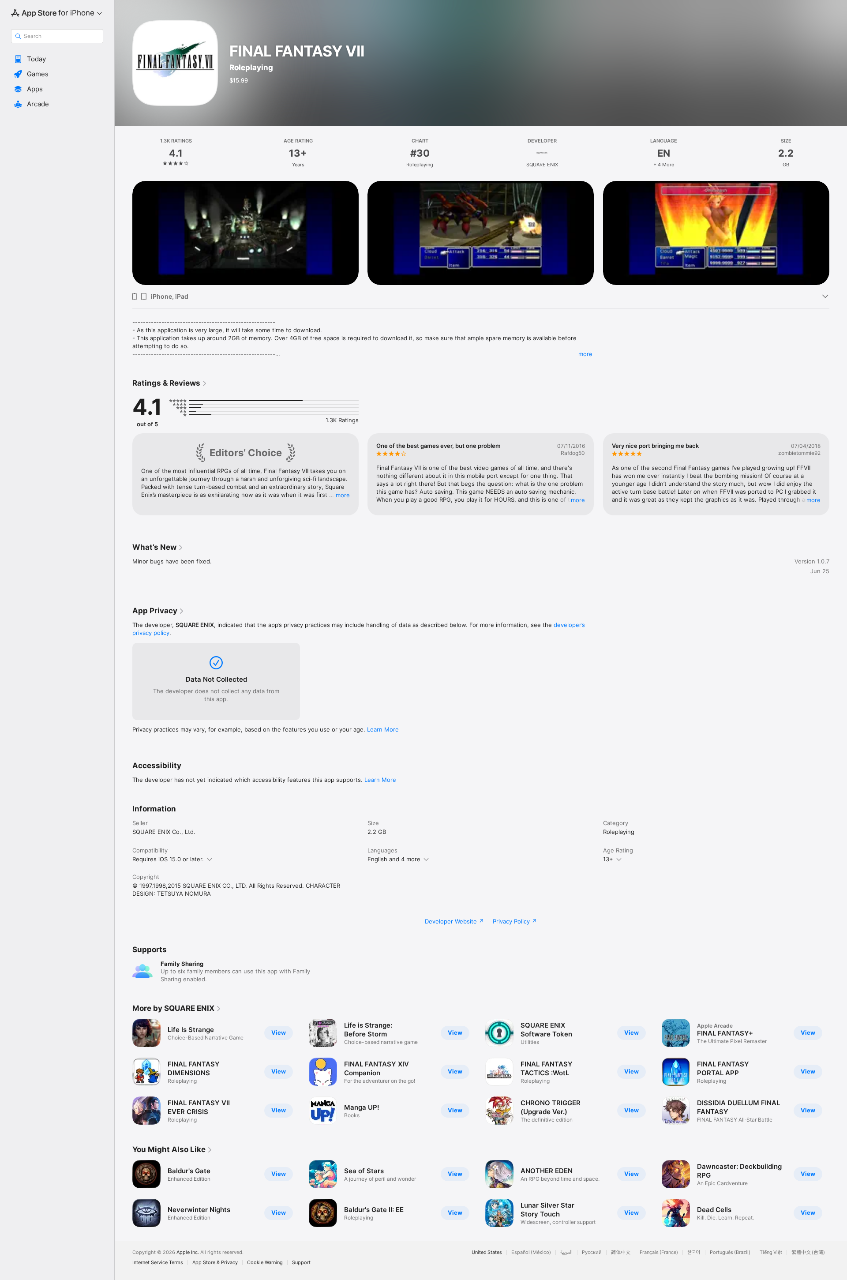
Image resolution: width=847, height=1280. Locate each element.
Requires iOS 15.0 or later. (168, 859)
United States (487, 1252)
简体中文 (620, 1252)
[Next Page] (838, 233)
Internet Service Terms (157, 1262)
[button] (57, 59)
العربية (566, 1252)
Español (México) (531, 1252)
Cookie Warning (265, 1262)
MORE (343, 495)
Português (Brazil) (730, 1252)
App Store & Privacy (215, 1262)
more (585, 353)
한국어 (694, 1252)
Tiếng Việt (771, 1252)
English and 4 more (393, 859)
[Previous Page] (123, 233)
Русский (592, 1252)
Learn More (383, 729)
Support (301, 1262)
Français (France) (659, 1252)
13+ (608, 859)
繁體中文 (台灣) (808, 1252)
